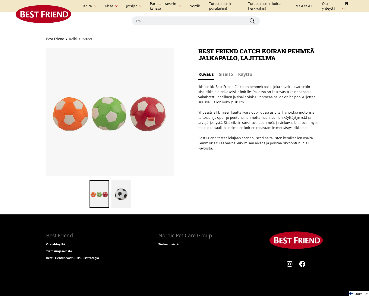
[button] (359, 293)
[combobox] (196, 20)
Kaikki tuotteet (80, 39)
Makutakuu (304, 6)
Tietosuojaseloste (59, 251)
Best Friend (55, 39)
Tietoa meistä (168, 244)
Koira (87, 6)
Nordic (195, 6)
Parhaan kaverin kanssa (163, 6)
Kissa (109, 6)
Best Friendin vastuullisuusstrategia (72, 258)
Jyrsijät (131, 6)
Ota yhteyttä (328, 6)
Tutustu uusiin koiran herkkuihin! (265, 6)
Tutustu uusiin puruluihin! (220, 6)
